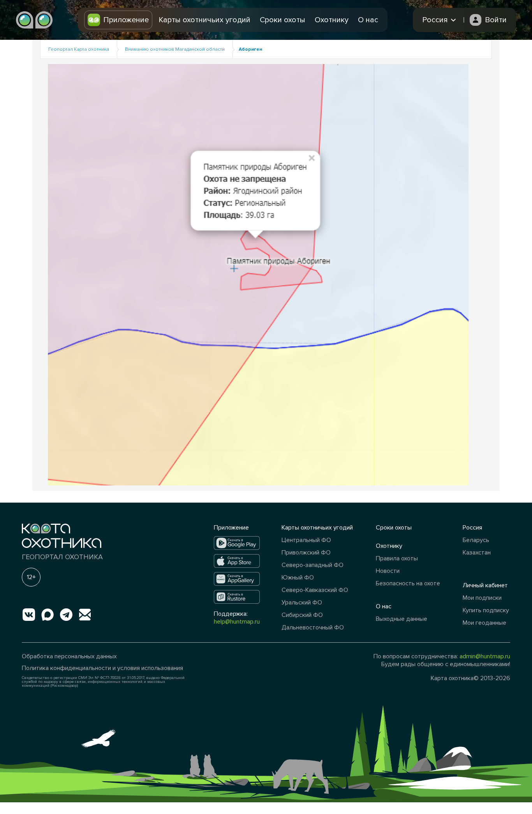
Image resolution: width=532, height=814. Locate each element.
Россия (472, 527)
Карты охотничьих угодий (204, 20)
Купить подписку (486, 610)
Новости (388, 571)
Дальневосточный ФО (313, 627)
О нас (368, 20)
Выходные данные (401, 619)
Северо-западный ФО (313, 565)
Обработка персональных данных (69, 656)
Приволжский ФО (306, 552)
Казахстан (477, 552)
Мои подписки (482, 598)
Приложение (126, 20)
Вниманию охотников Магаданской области (175, 49)
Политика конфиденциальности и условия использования (102, 668)
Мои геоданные (484, 623)
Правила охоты (397, 558)
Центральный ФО (306, 540)
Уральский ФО (302, 602)
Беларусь (476, 540)
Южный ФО (298, 577)
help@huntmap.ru (237, 622)
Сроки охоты (282, 20)
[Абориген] (258, 274)
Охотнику (332, 20)
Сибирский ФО (302, 615)
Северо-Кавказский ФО (315, 590)
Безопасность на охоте (408, 583)
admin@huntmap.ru (485, 656)
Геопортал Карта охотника (78, 49)
